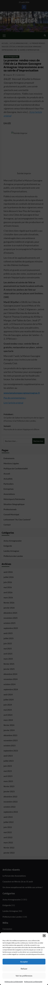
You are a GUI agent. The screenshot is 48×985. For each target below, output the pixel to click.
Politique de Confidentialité (14, 982)
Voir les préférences (24, 976)
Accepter (24, 962)
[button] (44, 935)
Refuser (24, 969)
